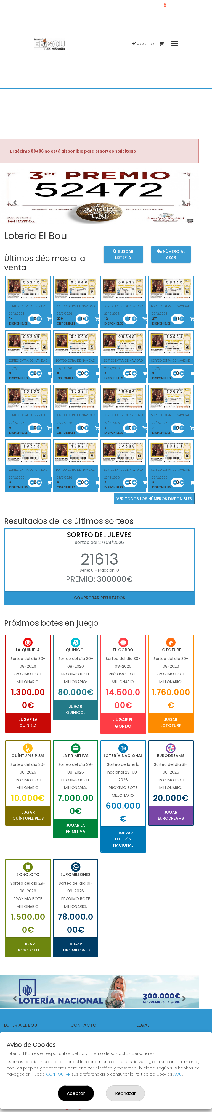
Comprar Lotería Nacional (123, 839)
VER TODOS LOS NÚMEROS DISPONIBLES (154, 498)
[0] (164, 44)
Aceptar (76, 1093)
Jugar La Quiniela (28, 722)
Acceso (145, 44)
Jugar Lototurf (171, 722)
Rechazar (125, 1093)
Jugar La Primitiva (75, 828)
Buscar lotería (124, 254)
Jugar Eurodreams (171, 815)
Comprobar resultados (99, 598)
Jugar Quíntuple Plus (28, 815)
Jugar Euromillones (75, 947)
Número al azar (173, 254)
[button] (15, 203)
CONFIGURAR (58, 1074)
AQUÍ (177, 1074)
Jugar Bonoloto (28, 947)
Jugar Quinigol (75, 709)
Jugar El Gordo (123, 723)
